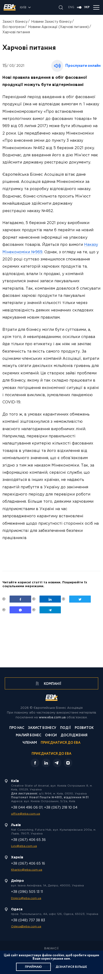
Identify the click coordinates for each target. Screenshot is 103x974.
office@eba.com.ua (25, 813)
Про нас (16, 728)
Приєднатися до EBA (60, 743)
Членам (30, 743)
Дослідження (74, 736)
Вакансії (51, 948)
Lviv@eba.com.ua (24, 846)
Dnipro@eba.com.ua (26, 898)
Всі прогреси (13, 27)
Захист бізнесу (15, 21)
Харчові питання (16, 32)
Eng (71, 7)
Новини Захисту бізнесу (51, 21)
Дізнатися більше (71, 966)
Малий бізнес (28, 736)
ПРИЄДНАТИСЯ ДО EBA (51, 753)
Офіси (51, 736)
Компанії (52, 683)
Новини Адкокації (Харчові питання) (58, 27)
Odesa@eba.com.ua (26, 926)
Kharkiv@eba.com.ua (26, 869)
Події (65, 728)
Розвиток (84, 728)
